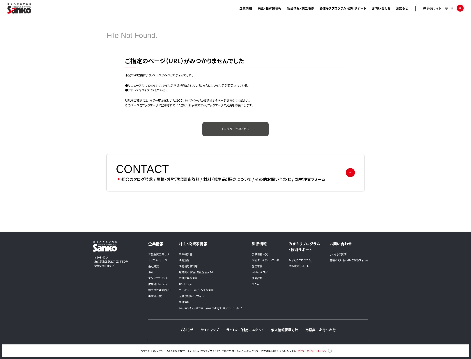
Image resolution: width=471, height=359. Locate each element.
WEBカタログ (260, 272)
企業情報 (245, 8)
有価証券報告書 (188, 278)
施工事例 (257, 266)
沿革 (151, 272)
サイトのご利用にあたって (245, 329)
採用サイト (434, 8)
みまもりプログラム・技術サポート (343, 8)
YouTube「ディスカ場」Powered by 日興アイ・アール (209, 308)
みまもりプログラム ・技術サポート (304, 246)
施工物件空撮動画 (158, 290)
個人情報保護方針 (284, 329)
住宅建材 (257, 278)
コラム (255, 284)
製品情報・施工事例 (300, 8)
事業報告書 (185, 254)
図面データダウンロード (265, 260)
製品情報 (259, 243)
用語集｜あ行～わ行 (320, 329)
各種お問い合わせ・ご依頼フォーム (349, 260)
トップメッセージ (157, 260)
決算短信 (184, 260)
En (451, 8)
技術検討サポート (299, 266)
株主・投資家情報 (270, 8)
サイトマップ (210, 329)
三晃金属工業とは (158, 254)
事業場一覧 (155, 296)
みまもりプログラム (300, 260)
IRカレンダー (186, 284)
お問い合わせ (381, 8)
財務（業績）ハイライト (191, 296)
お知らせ (402, 8)
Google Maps (103, 265)
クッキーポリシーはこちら (312, 351)
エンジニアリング (157, 278)
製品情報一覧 (260, 254)
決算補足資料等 (188, 266)
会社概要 (153, 266)
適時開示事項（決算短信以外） (196, 272)
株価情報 (184, 302)
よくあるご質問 (338, 254)
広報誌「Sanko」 (157, 284)
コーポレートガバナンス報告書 (196, 290)
